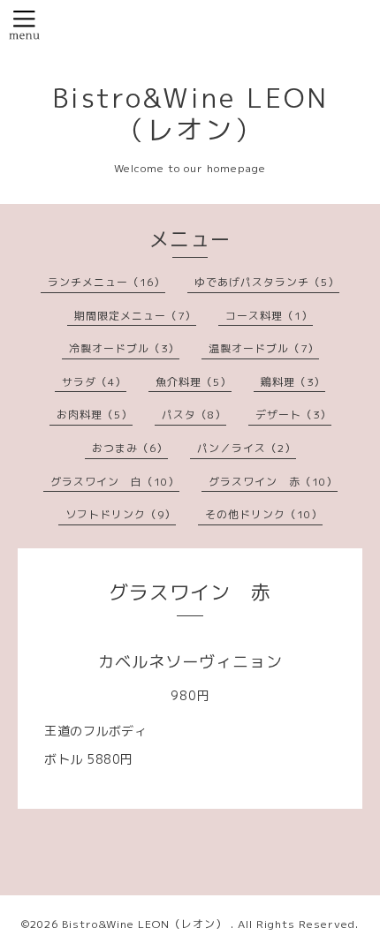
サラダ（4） (94, 381)
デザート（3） (293, 414)
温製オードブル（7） (264, 348)
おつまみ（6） (130, 448)
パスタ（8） (194, 414)
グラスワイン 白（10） (114, 481)
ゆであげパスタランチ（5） (266, 282)
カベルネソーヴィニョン (190, 662)
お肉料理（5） (95, 414)
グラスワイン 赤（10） (273, 481)
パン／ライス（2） (246, 448)
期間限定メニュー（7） (135, 315)
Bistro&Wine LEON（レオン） (190, 113)
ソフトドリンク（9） (120, 514)
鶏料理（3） (293, 381)
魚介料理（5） (194, 381)
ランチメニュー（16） (106, 282)
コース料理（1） (269, 315)
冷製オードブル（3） (124, 348)
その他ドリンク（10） (264, 514)
